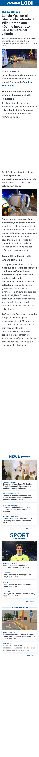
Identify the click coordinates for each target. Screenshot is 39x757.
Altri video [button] (31, 656)
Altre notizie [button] (30, 528)
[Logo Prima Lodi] (19, 3)
